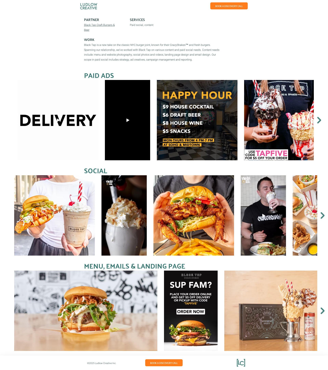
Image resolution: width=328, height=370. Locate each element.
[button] (229, 5)
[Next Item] (319, 120)
